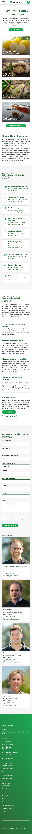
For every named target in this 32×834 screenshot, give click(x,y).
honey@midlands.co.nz (12, 576)
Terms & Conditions (7, 805)
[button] (3, 2)
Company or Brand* (9, 478)
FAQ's (3, 792)
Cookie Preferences (7, 808)
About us (4, 798)
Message (5, 500)
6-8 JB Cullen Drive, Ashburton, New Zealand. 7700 (15, 733)
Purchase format (8, 463)
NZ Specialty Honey (7, 775)
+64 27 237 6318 (10, 573)
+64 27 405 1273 (10, 660)
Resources (5, 795)
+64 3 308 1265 (6, 741)
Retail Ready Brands (8, 772)
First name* (6, 441)
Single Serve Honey (7, 768)
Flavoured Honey (7, 778)
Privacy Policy (6, 802)
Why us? (4, 789)
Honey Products (6, 785)
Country (5, 485)
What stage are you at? (10, 455)
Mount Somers (6, 143)
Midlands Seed (6, 755)
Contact (4, 811)
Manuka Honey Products (9, 765)
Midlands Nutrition (7, 758)
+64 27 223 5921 (10, 703)
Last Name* (6, 448)
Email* (4, 470)
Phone (4, 493)
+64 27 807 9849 (10, 616)
